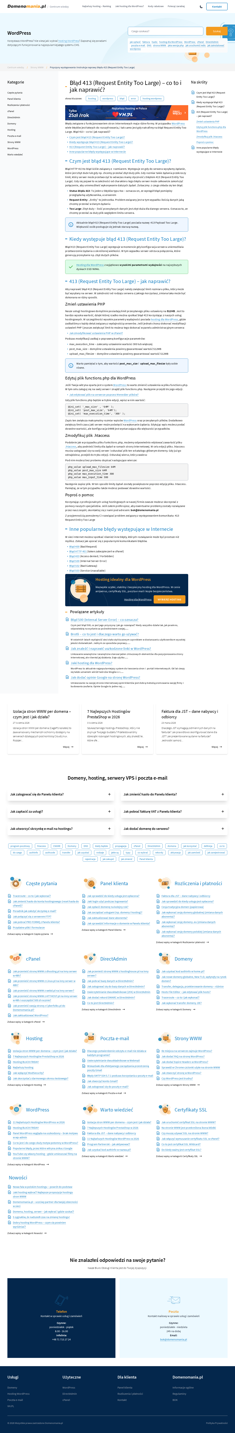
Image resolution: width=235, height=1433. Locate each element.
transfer (66, 852)
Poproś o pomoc (204, 142)
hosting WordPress (68, 40)
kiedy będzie (101, 846)
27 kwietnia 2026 (21, 722)
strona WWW (160, 45)
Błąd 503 (74, 570)
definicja (208, 846)
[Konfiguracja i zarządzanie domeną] (164, 958)
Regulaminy (179, 1393)
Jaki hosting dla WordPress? (129, 6)
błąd (122, 98)
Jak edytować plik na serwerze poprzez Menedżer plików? (103, 394)
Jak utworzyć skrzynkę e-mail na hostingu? (41, 828)
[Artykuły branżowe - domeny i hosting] (90, 1109)
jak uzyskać (83, 852)
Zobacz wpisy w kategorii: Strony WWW (176, 1084)
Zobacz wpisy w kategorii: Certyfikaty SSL (177, 1156)
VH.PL (10, 1406)
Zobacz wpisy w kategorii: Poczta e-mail (102, 1093)
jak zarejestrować (216, 852)
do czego (17, 852)
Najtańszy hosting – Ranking (96, 6)
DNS (149, 45)
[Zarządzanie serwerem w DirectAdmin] (90, 958)
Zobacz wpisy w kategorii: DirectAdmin (101, 1009)
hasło (155, 41)
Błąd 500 (74, 561)
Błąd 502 (74, 565)
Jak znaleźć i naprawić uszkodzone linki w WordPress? (111, 648)
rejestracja (90, 859)
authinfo (33, 852)
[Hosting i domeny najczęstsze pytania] (16, 883)
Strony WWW (37, 67)
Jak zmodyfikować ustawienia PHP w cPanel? (96, 333)
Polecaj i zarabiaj (176, 6)
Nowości (18, 1177)
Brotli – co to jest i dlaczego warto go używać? (105, 634)
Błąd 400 (74, 546)
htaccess (41, 846)
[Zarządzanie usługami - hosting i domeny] (90, 883)
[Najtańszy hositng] (126, 112)
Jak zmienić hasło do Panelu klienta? (150, 794)
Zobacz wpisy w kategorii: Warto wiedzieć (103, 1156)
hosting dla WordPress (171, 41)
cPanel (200, 41)
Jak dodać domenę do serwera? (146, 828)
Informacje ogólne (183, 1387)
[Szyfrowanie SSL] (164, 1109)
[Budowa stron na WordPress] (16, 1109)
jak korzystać (190, 846)
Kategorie (15, 82)
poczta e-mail (138, 45)
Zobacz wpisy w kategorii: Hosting (24, 1084)
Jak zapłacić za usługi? (26, 811)
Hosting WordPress (152, 98)
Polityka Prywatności (217, 1423)
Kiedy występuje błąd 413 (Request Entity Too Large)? (101, 142)
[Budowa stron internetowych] (164, 1038)
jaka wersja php (176, 45)
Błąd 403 (74, 556)
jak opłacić (135, 41)
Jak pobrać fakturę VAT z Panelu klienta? (153, 811)
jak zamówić (194, 852)
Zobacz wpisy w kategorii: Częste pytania (28, 934)
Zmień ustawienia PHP (207, 121)
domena (172, 846)
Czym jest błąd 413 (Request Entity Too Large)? (97, 137)
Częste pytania (14, 92)
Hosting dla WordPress (90, 265)
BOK (175, 1400)
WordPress (190, 41)
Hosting (11, 129)
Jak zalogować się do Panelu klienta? (37, 794)
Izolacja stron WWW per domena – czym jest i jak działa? (42, 714)
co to (222, 846)
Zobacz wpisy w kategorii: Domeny (173, 1009)
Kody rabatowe (156, 6)
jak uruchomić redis (196, 45)
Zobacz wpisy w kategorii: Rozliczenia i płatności (180, 942)
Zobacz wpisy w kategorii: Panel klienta (101, 929)
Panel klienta (14, 98)
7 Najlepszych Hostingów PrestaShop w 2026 (108, 714)
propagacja (120, 846)
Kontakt (217, 6)
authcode (50, 852)
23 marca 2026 (169, 722)
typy (128, 852)
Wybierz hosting (169, 599)
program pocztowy (20, 846)
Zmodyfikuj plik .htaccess (209, 136)
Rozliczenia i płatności (18, 105)
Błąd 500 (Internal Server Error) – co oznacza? (104, 619)
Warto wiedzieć (15, 154)
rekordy (159, 852)
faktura (146, 41)
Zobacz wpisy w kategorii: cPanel (24, 1021)
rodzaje (100, 852)
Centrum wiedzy (59, 6)
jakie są (115, 852)
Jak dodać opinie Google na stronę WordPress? (105, 677)
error (133, 98)
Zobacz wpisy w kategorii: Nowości (24, 1233)
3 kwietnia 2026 (95, 722)
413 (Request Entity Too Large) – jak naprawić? (97, 146)
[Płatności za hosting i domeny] (164, 883)
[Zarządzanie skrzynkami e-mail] (90, 1038)
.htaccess (70, 446)
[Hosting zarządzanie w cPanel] (16, 958)
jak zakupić (108, 859)
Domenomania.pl (54, 1423)
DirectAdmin (212, 41)
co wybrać (143, 852)
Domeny (11, 123)
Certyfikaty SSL (191, 1109)
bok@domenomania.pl (173, 1339)
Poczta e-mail (14, 135)
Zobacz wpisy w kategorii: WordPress (26, 1164)
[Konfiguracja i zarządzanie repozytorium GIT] (16, 1038)
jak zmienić (126, 859)
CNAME (56, 846)
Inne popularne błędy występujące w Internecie (97, 151)
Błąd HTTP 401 (78, 551)
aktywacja (175, 852)
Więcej (66, 746)
